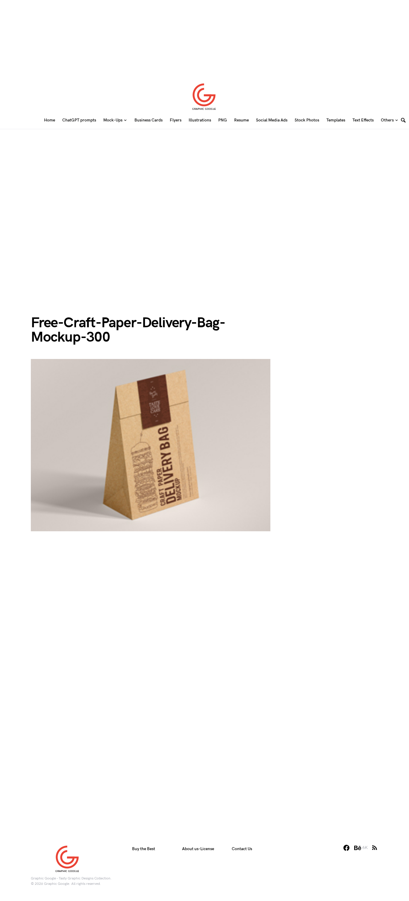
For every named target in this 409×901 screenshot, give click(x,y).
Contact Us (242, 848)
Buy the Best (143, 848)
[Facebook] (346, 848)
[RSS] (374, 848)
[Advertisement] (204, 37)
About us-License (198, 848)
